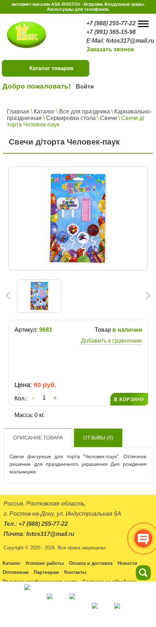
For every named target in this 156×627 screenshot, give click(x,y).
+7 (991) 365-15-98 (111, 32)
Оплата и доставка (90, 563)
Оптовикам (16, 572)
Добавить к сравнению (111, 341)
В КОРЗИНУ (129, 399)
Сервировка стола (71, 118)
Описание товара (38, 438)
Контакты (75, 572)
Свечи (108, 118)
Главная (18, 111)
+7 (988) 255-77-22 (111, 23)
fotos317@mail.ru (130, 41)
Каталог (44, 111)
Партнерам (46, 572)
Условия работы (44, 563)
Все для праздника (84, 111)
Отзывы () (98, 438)
